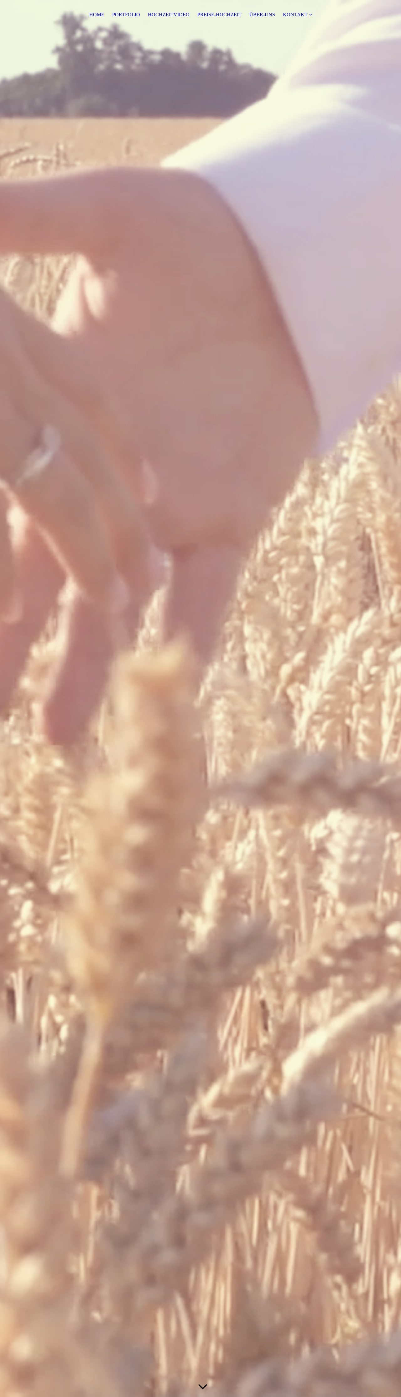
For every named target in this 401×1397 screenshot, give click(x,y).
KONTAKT (295, 14)
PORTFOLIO (126, 14)
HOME (96, 14)
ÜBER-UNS (262, 14)
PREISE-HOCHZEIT (219, 14)
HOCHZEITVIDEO (169, 14)
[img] (200, 698)
